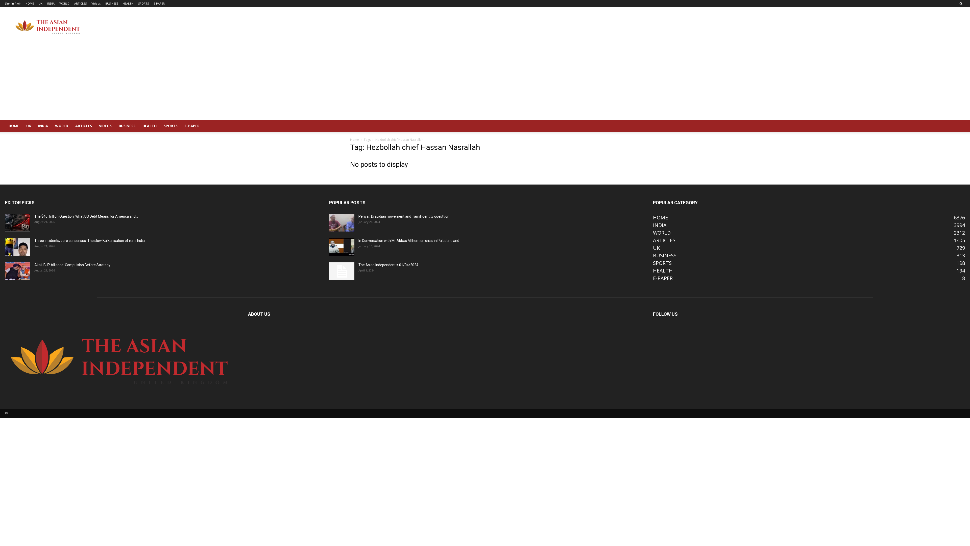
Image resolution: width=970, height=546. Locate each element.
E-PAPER (159, 3)
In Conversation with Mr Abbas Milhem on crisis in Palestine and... (410, 241)
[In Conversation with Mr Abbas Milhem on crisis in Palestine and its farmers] (341, 247)
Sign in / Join (13, 3)
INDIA (51, 3)
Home (354, 140)
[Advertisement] (485, 82)
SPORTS (143, 3)
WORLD (64, 3)
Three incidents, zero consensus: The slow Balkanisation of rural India (89, 241)
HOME (30, 3)
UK (40, 3)
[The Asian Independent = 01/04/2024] (341, 271)
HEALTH (128, 3)
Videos (96, 3)
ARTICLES (80, 3)
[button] (961, 3)
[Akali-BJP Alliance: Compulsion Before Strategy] (17, 271)
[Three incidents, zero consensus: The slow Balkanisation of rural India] (17, 247)
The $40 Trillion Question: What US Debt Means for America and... (86, 216)
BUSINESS (111, 3)
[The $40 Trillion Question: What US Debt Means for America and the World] (17, 223)
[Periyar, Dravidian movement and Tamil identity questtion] (341, 223)
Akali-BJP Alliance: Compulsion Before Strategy (72, 265)
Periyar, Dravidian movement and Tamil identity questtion (403, 216)
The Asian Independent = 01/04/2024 (388, 265)
